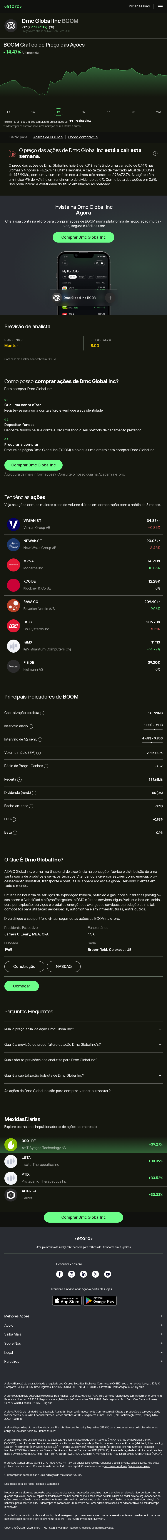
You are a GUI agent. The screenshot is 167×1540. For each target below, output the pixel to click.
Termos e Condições (115, 1466)
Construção (24, 966)
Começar (21, 986)
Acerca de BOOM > (48, 137)
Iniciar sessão (139, 6)
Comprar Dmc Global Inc (83, 237)
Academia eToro (111, 474)
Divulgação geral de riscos (19, 1483)
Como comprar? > (83, 137)
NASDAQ (64, 966)
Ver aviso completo (139, 1466)
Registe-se (9, 121)
